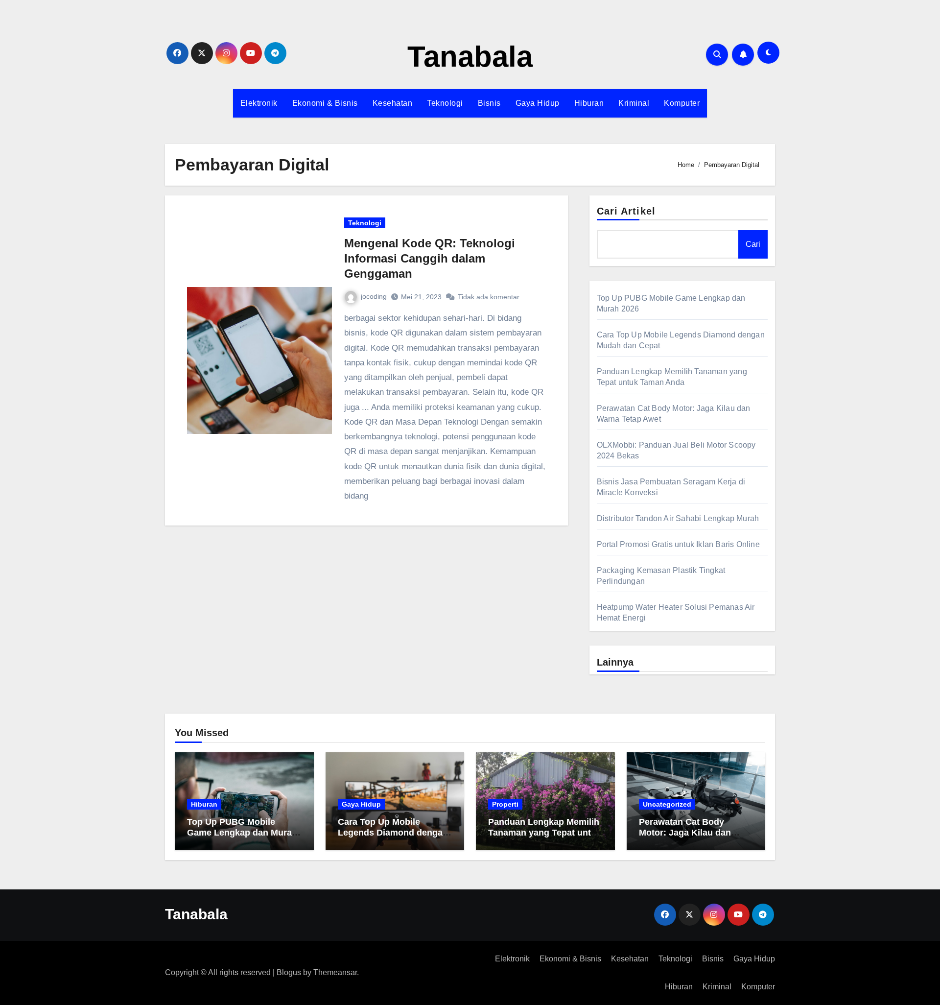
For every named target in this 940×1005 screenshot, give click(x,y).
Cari (753, 244)
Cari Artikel (626, 211)
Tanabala (470, 56)
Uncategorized (667, 804)
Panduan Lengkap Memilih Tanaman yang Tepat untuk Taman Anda (544, 832)
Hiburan (589, 103)
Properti (505, 804)
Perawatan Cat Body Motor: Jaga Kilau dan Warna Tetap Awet (685, 832)
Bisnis (489, 103)
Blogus (289, 972)
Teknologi (445, 103)
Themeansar (335, 972)
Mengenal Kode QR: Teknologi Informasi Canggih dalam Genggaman (429, 258)
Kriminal (633, 103)
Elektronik (259, 103)
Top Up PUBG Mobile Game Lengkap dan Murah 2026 (242, 832)
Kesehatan (393, 103)
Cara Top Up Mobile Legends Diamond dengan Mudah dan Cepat (393, 832)
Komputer (682, 103)
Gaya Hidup (538, 103)
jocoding (374, 296)
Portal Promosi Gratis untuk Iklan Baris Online (678, 544)
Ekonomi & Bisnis (325, 103)
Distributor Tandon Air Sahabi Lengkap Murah (678, 518)
